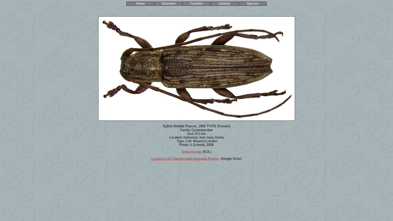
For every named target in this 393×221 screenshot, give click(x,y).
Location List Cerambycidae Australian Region (185, 158)
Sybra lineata (192, 151)
